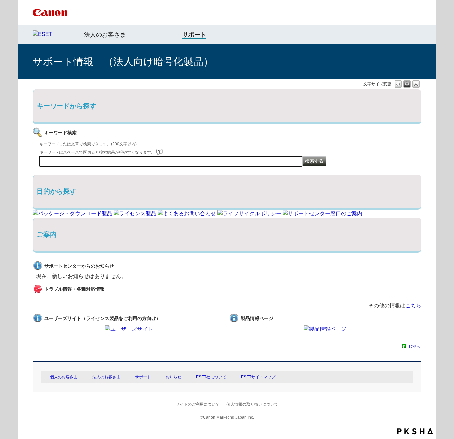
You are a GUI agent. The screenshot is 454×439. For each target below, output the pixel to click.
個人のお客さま (64, 377)
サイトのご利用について (198, 404)
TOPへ (414, 346)
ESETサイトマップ (258, 377)
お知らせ (173, 377)
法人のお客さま (105, 34)
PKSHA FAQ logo (415, 431)
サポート (143, 377)
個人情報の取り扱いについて (252, 404)
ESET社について (211, 377)
